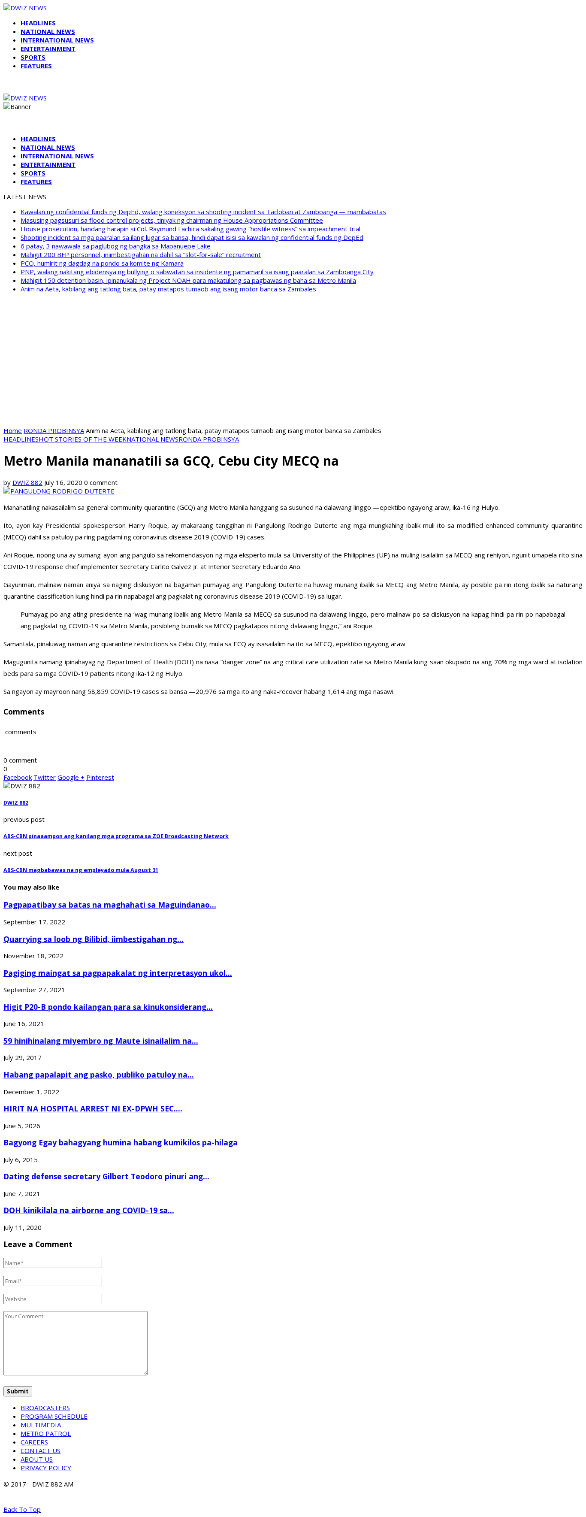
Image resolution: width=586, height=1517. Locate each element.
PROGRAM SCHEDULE (54, 1416)
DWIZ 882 (27, 482)
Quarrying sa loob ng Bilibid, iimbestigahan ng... (93, 939)
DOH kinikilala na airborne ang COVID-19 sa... (88, 1210)
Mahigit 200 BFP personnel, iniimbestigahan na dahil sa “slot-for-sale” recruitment (141, 254)
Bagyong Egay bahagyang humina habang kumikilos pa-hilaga (120, 1142)
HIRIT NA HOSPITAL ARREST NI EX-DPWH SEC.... (92, 1108)
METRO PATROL (46, 1433)
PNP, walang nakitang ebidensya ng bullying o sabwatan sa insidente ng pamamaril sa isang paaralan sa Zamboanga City (197, 271)
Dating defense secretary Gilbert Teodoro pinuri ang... (106, 1176)
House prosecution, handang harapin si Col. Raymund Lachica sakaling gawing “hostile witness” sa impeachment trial (190, 228)
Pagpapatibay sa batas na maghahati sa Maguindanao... (109, 904)
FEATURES (36, 65)
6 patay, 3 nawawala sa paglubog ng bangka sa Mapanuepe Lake (116, 246)
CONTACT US (40, 1450)
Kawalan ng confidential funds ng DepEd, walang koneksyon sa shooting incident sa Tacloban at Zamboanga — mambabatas (203, 211)
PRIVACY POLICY (46, 1467)
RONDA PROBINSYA (54, 430)
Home (12, 430)
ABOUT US (37, 1459)
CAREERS (34, 1442)
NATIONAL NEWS (48, 31)
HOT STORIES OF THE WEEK (83, 439)
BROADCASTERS (45, 1407)
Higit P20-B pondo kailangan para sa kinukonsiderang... (108, 1007)
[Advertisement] (293, 360)
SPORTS (33, 57)
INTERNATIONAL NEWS (57, 40)
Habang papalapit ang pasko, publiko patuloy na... (98, 1074)
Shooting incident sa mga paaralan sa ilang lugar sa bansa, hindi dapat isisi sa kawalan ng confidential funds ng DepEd (192, 237)
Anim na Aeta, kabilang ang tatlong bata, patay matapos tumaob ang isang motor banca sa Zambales (168, 289)
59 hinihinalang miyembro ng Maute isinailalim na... (100, 1041)
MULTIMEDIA (41, 1424)
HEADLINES (38, 22)
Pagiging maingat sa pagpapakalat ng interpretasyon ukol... (117, 973)
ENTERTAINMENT (48, 48)
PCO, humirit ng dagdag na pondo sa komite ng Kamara (102, 263)
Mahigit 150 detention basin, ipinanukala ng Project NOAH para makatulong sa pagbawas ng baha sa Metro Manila (188, 280)
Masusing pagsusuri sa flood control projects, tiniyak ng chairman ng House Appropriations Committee (172, 220)
